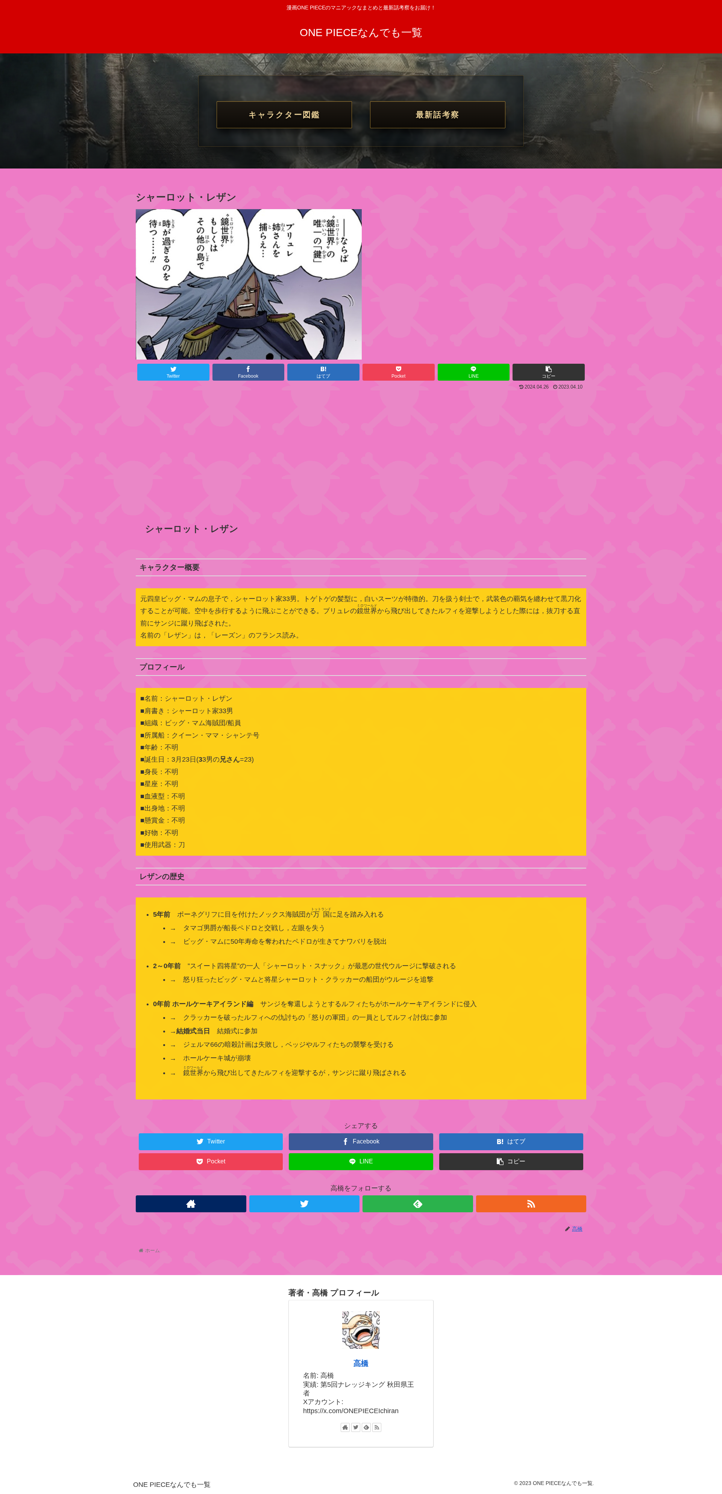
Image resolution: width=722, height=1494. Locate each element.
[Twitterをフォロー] (304, 1203)
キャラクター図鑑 (284, 114)
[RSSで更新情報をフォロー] (531, 1203)
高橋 (361, 1363)
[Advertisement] (361, 448)
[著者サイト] (191, 1203)
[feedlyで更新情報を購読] (418, 1203)
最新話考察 (437, 114)
